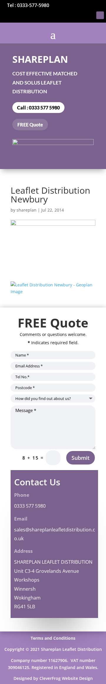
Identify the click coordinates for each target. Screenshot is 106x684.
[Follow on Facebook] (100, 15)
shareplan (26, 210)
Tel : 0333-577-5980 (28, 5)
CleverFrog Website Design (66, 678)
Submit (81, 457)
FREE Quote (30, 124)
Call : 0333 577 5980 (38, 107)
